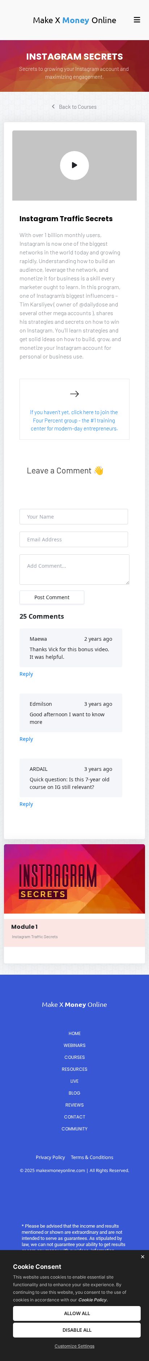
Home (75, 1033)
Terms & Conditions (92, 1157)
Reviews (74, 1105)
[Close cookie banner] (142, 1256)
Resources (75, 1069)
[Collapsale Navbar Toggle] (138, 19)
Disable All (77, 1330)
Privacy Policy (50, 1157)
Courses (74, 1057)
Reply (26, 673)
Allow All (77, 1313)
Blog (74, 1093)
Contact (74, 1117)
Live (74, 1081)
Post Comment (51, 597)
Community (74, 1129)
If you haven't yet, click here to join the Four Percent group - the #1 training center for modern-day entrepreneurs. (74, 420)
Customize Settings (74, 1346)
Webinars (75, 1045)
